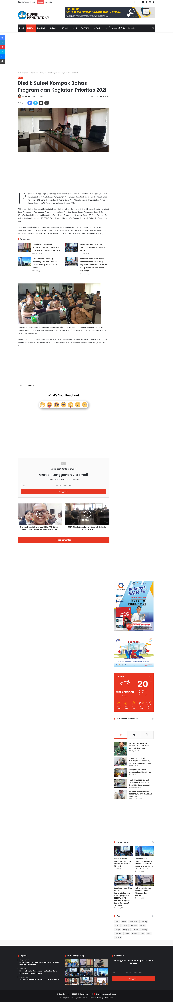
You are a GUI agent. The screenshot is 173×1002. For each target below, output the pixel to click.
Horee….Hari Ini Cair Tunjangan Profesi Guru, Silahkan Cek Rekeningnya (140, 760)
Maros (142, 926)
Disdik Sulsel (133, 922)
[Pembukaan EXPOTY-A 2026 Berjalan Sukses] (72, 963)
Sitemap (100, 998)
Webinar (118, 938)
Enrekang (144, 922)
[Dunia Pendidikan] (34, 14)
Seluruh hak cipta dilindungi (106, 994)
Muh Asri (25, 96)
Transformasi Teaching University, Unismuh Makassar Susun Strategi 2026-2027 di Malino (144, 864)
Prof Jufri (118, 934)
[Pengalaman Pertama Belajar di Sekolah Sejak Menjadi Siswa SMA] (120, 749)
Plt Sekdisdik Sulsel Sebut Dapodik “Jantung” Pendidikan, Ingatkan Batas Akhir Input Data (46, 247)
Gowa (117, 926)
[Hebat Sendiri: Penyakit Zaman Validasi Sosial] (101, 963)
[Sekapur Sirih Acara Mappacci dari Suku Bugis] (120, 772)
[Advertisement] (63, 51)
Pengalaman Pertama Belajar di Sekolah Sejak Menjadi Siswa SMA (139, 745)
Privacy (85, 998)
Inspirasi (64, 28)
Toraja (142, 934)
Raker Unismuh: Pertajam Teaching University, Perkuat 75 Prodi (93, 247)
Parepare (136, 930)
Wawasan (85, 28)
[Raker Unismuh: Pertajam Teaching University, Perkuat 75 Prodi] (71, 247)
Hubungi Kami (76, 998)
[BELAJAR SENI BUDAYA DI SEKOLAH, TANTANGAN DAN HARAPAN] (120, 794)
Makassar (134, 926)
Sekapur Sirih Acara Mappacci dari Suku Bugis (140, 770)
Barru (117, 922)
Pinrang (144, 930)
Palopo (117, 930)
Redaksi (93, 998)
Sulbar (134, 934)
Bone (124, 922)
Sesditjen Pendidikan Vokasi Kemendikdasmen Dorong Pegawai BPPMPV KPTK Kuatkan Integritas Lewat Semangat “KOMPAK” (93, 264)
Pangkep (126, 930)
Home (21, 28)
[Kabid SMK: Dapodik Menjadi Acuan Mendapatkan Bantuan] (144, 880)
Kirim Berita (109, 998)
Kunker (125, 926)
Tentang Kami (65, 998)
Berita (30, 28)
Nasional (41, 28)
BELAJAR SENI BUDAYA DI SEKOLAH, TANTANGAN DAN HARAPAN (140, 794)
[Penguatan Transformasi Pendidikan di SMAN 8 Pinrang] (101, 981)
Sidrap (127, 934)
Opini (74, 28)
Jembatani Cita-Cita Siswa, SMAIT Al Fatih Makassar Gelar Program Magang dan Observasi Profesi (81, 2)
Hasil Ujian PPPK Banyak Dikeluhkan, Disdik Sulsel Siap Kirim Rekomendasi (139, 782)
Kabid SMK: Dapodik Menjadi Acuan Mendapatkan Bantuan (143, 892)
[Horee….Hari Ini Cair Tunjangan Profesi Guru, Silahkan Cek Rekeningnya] (120, 761)
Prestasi (96, 28)
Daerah (53, 28)
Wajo (148, 934)
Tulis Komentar (63, 540)
